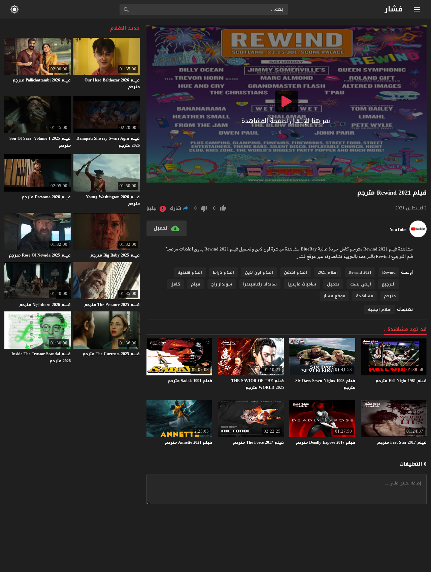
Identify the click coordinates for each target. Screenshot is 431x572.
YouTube (398, 229)
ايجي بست (360, 284)
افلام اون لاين (259, 272)
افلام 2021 (328, 272)
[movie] (418, 236)
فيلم (195, 284)
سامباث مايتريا (302, 284)
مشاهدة (364, 296)
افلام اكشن (295, 272)
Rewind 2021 (360, 272)
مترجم (390, 296)
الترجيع (389, 284)
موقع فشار (334, 296)
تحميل (333, 284)
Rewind (389, 272)
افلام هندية (189, 272)
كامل (175, 284)
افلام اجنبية (380, 309)
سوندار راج (221, 284)
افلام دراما (223, 272)
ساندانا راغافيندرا (260, 284)
